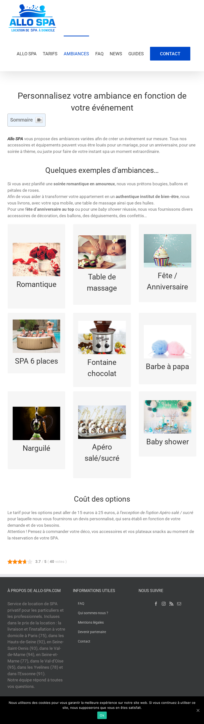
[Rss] (171, 604)
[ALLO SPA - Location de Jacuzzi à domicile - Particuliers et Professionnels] (32, 18)
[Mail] (179, 604)
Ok (102, 715)
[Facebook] (156, 604)
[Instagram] (164, 604)
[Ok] (197, 710)
